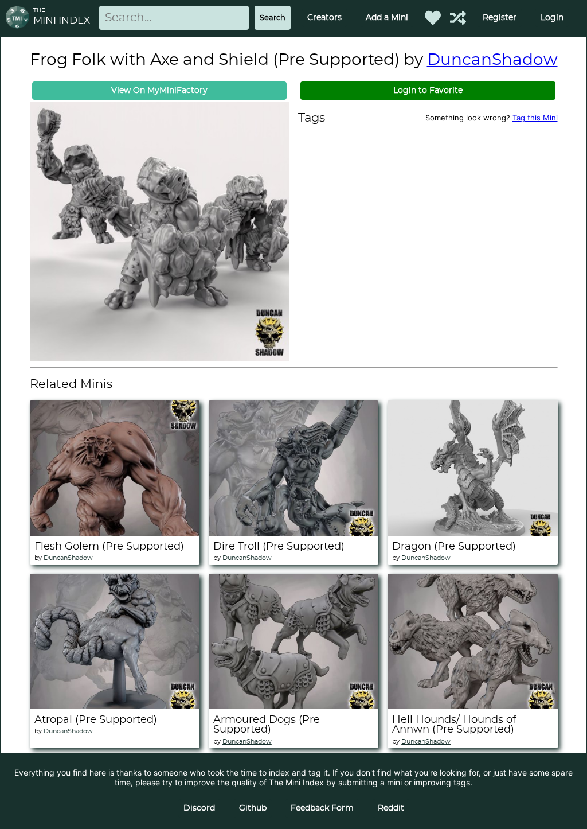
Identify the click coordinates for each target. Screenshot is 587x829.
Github (253, 808)
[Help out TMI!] (458, 18)
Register (499, 18)
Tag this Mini (535, 117)
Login (552, 18)
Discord (199, 808)
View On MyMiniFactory (159, 91)
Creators (324, 18)
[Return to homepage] (19, 18)
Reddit (391, 808)
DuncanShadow (492, 60)
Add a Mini (387, 18)
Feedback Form (322, 808)
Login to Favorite (428, 91)
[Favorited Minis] (433, 18)
